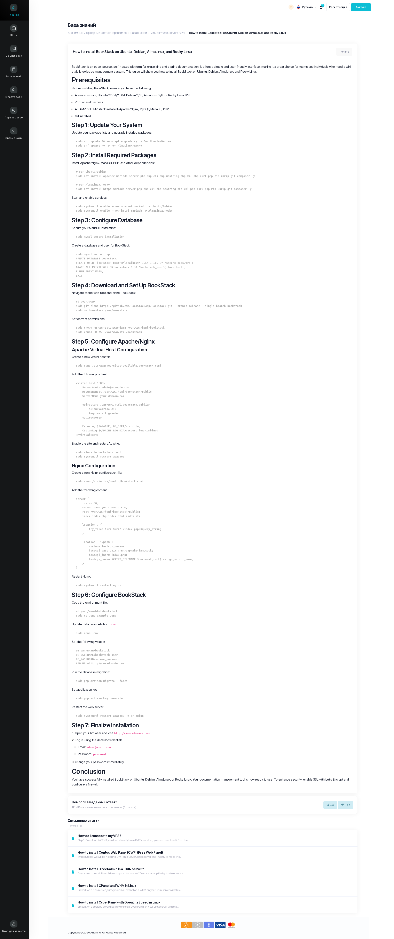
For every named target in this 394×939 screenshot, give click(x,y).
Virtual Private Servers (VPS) (168, 32)
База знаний (139, 32)
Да (332, 804)
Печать (344, 51)
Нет (347, 804)
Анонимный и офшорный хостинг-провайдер (97, 32)
